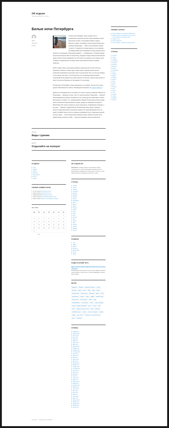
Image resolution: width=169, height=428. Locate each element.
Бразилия (75, 195)
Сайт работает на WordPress (45, 419)
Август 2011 (76, 407)
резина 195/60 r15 (97, 87)
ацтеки (82, 296)
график (92, 296)
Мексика (75, 217)
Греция (74, 198)
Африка (35, 169)
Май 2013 (75, 376)
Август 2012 (76, 389)
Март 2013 (75, 379)
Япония (74, 230)
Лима (89, 290)
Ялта (102, 293)
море (94, 299)
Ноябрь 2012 (76, 387)
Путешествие (75, 293)
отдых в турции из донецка (79, 305)
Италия (74, 209)
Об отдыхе (38, 13)
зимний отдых (99, 296)
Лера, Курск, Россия (46, 191)
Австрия (75, 185)
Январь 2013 (76, 383)
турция (74, 315)
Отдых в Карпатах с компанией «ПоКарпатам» (124, 33)
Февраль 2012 (76, 400)
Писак (98, 290)
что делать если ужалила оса (92, 315)
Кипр (74, 211)
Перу (74, 219)
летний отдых (83, 299)
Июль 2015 (75, 337)
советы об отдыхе (93, 312)
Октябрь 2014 (76, 350)
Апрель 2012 (76, 396)
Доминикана (76, 200)
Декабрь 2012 (76, 385)
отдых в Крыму (99, 302)
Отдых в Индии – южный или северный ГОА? (123, 42)
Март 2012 (75, 398)
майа (90, 299)
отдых (91, 302)
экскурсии (79, 318)
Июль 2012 (75, 390)
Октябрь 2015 (76, 333)
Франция (75, 228)
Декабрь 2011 (76, 403)
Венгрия (75, 196)
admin (33, 40)
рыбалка (97, 309)
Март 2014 (75, 361)
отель (89, 305)
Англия (74, 187)
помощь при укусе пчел (82, 309)
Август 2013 (76, 370)
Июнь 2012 (75, 392)
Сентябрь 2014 (76, 352)
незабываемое (76, 302)
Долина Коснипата (90, 287)
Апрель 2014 (76, 359)
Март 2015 (75, 344)
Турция (74, 226)
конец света (75, 299)
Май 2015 (75, 341)
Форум (35, 178)
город (87, 296)
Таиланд (75, 224)
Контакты (35, 173)
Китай (74, 213)
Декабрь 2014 (76, 346)
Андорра (75, 189)
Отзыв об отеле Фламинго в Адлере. (49, 198)
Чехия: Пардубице (116, 40)
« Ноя (38, 234)
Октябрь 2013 (76, 366)
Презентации (36, 174)
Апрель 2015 (76, 342)
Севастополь (84, 293)
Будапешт (74, 287)
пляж (73, 309)
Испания (75, 208)
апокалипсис (75, 296)
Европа (35, 171)
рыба (92, 309)
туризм (101, 312)
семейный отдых (76, 312)
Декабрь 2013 (76, 363)
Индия (74, 206)
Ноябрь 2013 (76, 365)
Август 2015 (76, 335)
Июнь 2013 (75, 374)
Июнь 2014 (75, 355)
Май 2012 (75, 394)
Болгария (75, 193)
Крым (79, 290)
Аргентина (75, 191)
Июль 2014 (75, 353)
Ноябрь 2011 (76, 405)
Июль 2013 (75, 372)
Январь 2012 (76, 402)
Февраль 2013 (76, 381)
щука (73, 318)
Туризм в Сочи (116, 39)
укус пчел (80, 315)
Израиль (75, 204)
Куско (84, 290)
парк (99, 305)
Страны (34, 45)
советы (84, 312)
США (74, 222)
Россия (35, 176)
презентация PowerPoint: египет (48, 196)
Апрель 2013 (76, 377)
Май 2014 (75, 357)
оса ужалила (84, 302)
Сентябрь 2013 (76, 368)
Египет (74, 202)
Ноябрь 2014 (76, 348)
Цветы (97, 293)
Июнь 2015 (75, 339)
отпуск (94, 305)
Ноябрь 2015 (76, 331)
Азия (34, 167)
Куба (74, 215)
